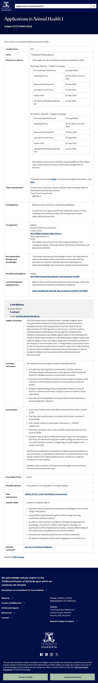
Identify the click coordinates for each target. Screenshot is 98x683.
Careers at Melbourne (11, 603)
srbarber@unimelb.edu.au (28, 316)
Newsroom (7, 612)
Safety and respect (10, 608)
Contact (5, 617)
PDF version (18, 557)
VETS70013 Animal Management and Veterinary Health (55, 276)
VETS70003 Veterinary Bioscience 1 (46, 233)
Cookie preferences (72, 677)
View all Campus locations (62, 621)
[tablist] (55, 6)
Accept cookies (25, 677)
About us (6, 598)
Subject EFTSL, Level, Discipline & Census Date (46, 494)
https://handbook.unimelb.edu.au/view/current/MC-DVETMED (60, 290)
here (54, 179)
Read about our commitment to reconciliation (23, 590)
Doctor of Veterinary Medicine (38, 547)
